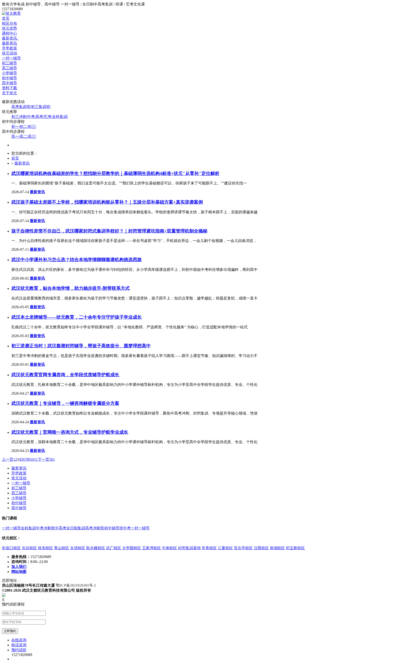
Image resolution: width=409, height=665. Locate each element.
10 (32, 459)
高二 (24, 136)
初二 (24, 127)
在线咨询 (19, 640)
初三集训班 (41, 107)
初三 (32, 127)
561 (52, 459)
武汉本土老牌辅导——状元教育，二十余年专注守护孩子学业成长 (76, 317)
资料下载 (9, 88)
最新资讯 (10, 38)
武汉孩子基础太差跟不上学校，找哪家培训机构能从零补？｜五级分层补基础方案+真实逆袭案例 (107, 202)
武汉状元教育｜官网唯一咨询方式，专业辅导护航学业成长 (69, 432)
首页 (5, 18)
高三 (32, 136)
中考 (31, 117)
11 (36, 459)
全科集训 (60, 117)
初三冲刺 (19, 117)
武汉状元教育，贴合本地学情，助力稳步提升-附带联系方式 (70, 288)
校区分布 (9, 23)
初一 (15, 127)
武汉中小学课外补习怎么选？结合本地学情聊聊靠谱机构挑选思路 (76, 259)
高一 (15, 136)
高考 (40, 117)
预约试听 (19, 650)
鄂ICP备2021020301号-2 (76, 585)
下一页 (43, 459)
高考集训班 (21, 107)
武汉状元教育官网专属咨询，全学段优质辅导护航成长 (65, 374)
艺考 (48, 117)
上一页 (7, 459)
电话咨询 (19, 645)
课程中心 (9, 33)
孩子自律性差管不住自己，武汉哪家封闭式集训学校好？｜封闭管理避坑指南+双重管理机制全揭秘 (109, 230)
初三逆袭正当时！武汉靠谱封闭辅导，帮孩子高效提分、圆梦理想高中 (81, 345)
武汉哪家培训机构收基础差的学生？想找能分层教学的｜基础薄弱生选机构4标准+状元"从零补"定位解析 (115, 173)
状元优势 (9, 28)
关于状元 (9, 93)
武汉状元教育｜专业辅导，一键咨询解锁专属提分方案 (65, 403)
